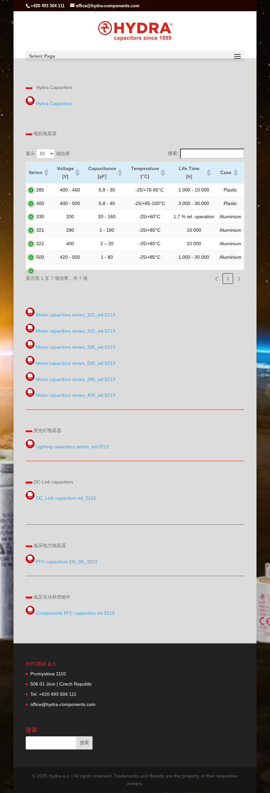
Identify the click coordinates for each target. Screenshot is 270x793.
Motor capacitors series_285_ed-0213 (75, 379)
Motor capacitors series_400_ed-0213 (75, 395)
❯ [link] (239, 278)
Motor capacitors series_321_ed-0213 (75, 314)
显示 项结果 (48, 153)
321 (40, 230)
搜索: (173, 153)
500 (40, 257)
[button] (46, 173)
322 (40, 243)
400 (40, 203)
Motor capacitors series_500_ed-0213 (75, 363)
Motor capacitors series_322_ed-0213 (75, 331)
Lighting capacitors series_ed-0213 (72, 446)
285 (40, 189)
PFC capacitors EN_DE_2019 (66, 561)
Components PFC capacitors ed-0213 (75, 613)
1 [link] (228, 278)
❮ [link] (217, 278)
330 (40, 216)
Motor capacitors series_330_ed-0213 (75, 347)
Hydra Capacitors (54, 103)
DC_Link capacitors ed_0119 (66, 498)
